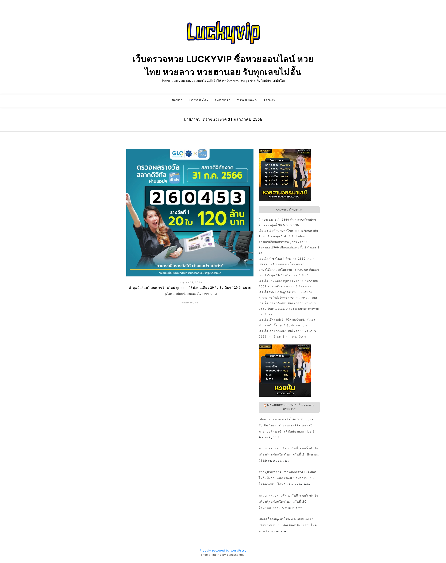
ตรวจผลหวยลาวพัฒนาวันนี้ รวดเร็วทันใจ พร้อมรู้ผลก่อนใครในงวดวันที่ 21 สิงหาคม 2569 (289, 454)
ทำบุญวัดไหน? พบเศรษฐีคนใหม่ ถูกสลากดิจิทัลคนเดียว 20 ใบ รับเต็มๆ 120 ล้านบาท (190, 287)
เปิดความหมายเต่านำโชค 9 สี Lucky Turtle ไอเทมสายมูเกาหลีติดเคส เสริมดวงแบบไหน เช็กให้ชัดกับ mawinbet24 (288, 425)
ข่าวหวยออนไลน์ (199, 99)
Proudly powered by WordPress (223, 550)
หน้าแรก (177, 99)
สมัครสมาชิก (222, 99)
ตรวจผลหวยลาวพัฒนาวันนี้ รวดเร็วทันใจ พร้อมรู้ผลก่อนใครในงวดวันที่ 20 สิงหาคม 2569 (288, 501)
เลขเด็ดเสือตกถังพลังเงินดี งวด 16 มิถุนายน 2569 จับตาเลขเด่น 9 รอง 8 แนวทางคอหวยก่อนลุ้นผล (289, 308)
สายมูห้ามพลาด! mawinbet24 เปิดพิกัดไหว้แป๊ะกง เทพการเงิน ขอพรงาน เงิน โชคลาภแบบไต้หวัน (287, 478)
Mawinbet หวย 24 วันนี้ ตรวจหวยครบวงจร (291, 407)
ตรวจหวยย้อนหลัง (247, 99)
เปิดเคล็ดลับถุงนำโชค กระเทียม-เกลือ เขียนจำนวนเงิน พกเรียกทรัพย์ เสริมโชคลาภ (288, 525)
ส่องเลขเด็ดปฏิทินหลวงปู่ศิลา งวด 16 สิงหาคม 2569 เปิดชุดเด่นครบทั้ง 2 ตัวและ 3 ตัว (289, 247)
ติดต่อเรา (269, 99)
